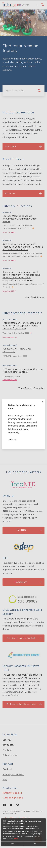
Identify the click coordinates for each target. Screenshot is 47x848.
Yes (12, 844)
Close (42, 401)
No (34, 844)
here (16, 839)
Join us (12, 439)
